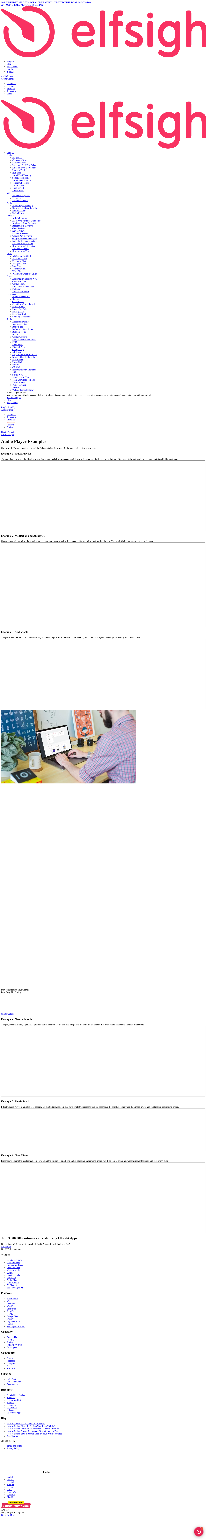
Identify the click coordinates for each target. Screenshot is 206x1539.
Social (9, 155)
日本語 (10, 1497)
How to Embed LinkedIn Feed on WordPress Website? (31, 1426)
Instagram (11, 1363)
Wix (8, 1301)
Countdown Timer (15, 1265)
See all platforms (16, 1326)
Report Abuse (13, 1384)
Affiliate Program (14, 1345)
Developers (12, 1347)
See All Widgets (14, 397)
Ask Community (14, 1381)
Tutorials (10, 1402)
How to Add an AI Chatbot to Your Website (26, 1423)
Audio (9, 203)
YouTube (11, 1368)
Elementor (11, 1309)
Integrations (12, 1405)
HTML (10, 1314)
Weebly (10, 1319)
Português (11, 1492)
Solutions (11, 1397)
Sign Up (10, 71)
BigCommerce (13, 1321)
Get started (6, 1246)
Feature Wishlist (14, 1400)
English (10, 1477)
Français (10, 1484)
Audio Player (7, 76)
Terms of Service (14, 1446)
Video (9, 193)
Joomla (10, 1324)
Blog (9, 64)
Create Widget (7, 432)
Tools (9, 319)
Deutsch (10, 1479)
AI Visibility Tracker (16, 1395)
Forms (9, 276)
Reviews (10, 215)
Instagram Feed (13, 1262)
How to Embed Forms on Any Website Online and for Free (33, 1428)
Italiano (10, 1487)
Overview (11, 83)
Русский (11, 1494)
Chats (9, 253)
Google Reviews (14, 1260)
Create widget (7, 79)
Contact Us (12, 1337)
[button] (198, 1531)
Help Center (12, 66)
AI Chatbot (12, 1285)
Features (10, 86)
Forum (10, 1358)
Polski (9, 1489)
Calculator (11, 1277)
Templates (11, 91)
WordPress (11, 1306)
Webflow (11, 1303)
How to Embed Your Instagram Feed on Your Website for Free (34, 1434)
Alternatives (12, 1407)
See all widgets (15, 1287)
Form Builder (13, 1282)
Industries (11, 1410)
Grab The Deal (7, 1515)
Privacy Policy (13, 1448)
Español (10, 1482)
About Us (11, 1340)
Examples (11, 88)
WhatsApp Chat (14, 1270)
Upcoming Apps (14, 1412)
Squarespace (12, 1298)
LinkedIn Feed (13, 1267)
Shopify (10, 1311)
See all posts (12, 1436)
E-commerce (12, 294)
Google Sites (12, 1316)
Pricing (10, 93)
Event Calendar (13, 1275)
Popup (9, 1272)
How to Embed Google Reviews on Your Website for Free (32, 1431)
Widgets (10, 61)
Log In (10, 69)
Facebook (11, 1361)
